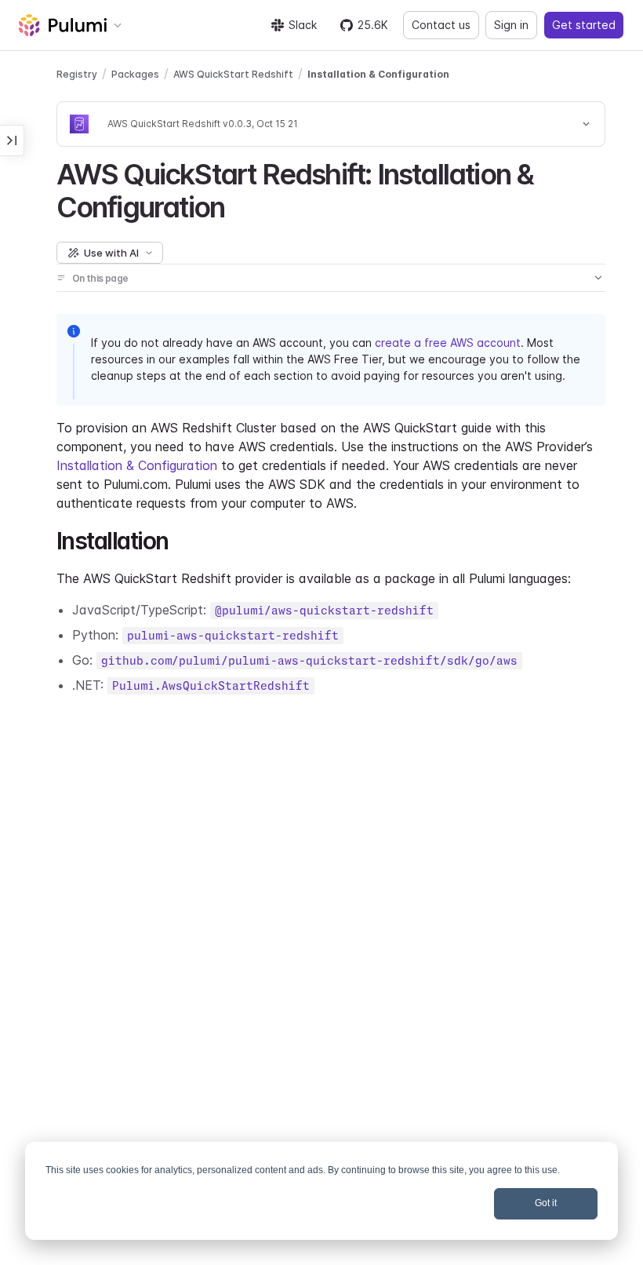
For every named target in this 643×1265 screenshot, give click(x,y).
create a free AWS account (448, 342)
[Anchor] (238, 205)
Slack (303, 24)
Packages (135, 74)
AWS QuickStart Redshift (233, 74)
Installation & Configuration (378, 74)
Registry (76, 74)
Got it (546, 1203)
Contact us (441, 24)
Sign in (511, 24)
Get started (584, 24)
